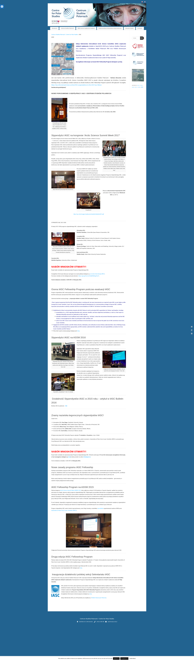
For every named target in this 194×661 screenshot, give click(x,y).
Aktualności (54, 28)
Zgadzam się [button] (116, 658)
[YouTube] (192, 327)
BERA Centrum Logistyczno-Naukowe (86, 28)
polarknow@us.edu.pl (112, 621)
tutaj (120, 62)
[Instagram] (192, 333)
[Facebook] (192, 330)
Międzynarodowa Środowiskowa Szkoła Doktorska (110, 28)
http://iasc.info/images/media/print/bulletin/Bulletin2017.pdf (89, 214)
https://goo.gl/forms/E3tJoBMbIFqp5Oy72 (88, 276)
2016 (133, 87)
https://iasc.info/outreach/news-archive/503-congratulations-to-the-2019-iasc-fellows (76, 85)
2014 (138, 85)
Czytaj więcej (132, 658)
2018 (139, 87)
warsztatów (100, 508)
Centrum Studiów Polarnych (67, 28)
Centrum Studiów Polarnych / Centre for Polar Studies (64, 34)
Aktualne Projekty (129, 28)
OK (141, 38)
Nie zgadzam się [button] (124, 658)
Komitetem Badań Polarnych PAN (98, 48)
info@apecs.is (86, 457)
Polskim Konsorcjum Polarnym (99, 597)
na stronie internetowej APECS (97, 274)
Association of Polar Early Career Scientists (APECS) (64, 510)
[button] (2, 6)
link (66, 406)
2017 (136, 87)
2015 (141, 85)
